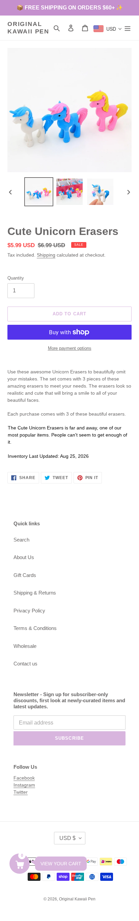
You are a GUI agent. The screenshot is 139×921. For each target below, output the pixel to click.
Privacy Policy (29, 610)
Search (21, 540)
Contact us (25, 663)
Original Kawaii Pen (28, 28)
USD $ (67, 838)
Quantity (15, 278)
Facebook (24, 778)
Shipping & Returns (34, 593)
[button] (19, 863)
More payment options (69, 348)
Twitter (20, 792)
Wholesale (24, 646)
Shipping (46, 255)
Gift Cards (24, 575)
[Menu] (127, 28)
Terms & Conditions (35, 628)
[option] (39, 192)
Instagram (24, 785)
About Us (23, 557)
